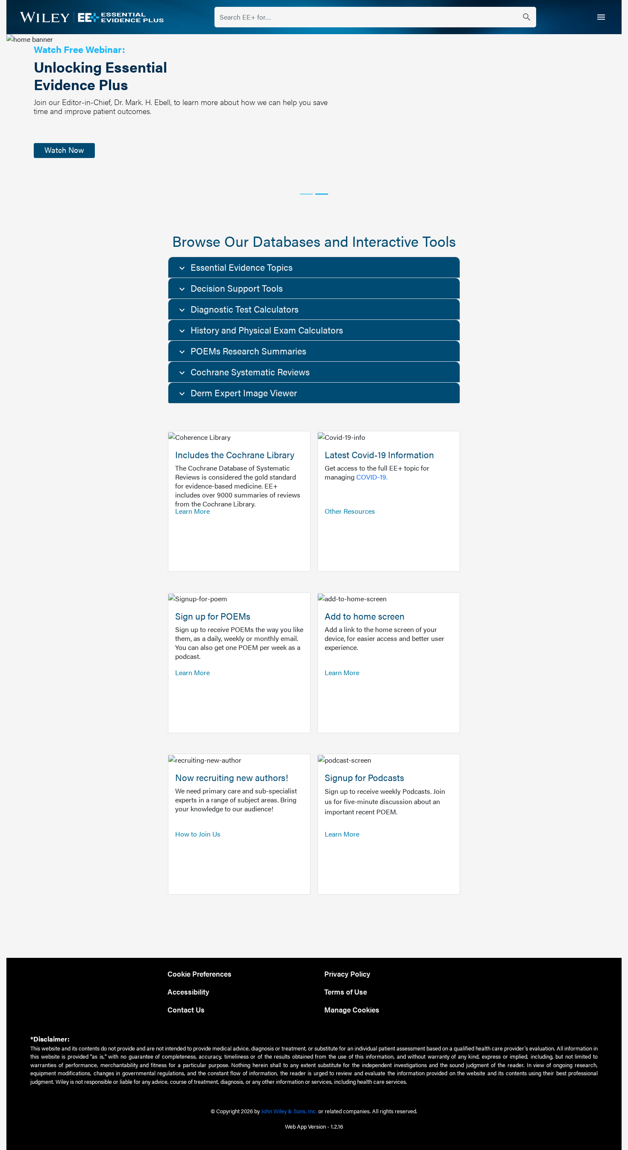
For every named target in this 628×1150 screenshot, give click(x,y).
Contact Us (186, 1009)
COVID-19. (371, 477)
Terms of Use (345, 991)
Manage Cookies (351, 1009)
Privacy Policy (347, 973)
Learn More (192, 511)
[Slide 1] (306, 194)
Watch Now (64, 149)
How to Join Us (197, 834)
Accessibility (188, 991)
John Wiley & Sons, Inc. (289, 1111)
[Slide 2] (321, 194)
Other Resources (350, 511)
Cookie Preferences (199, 973)
